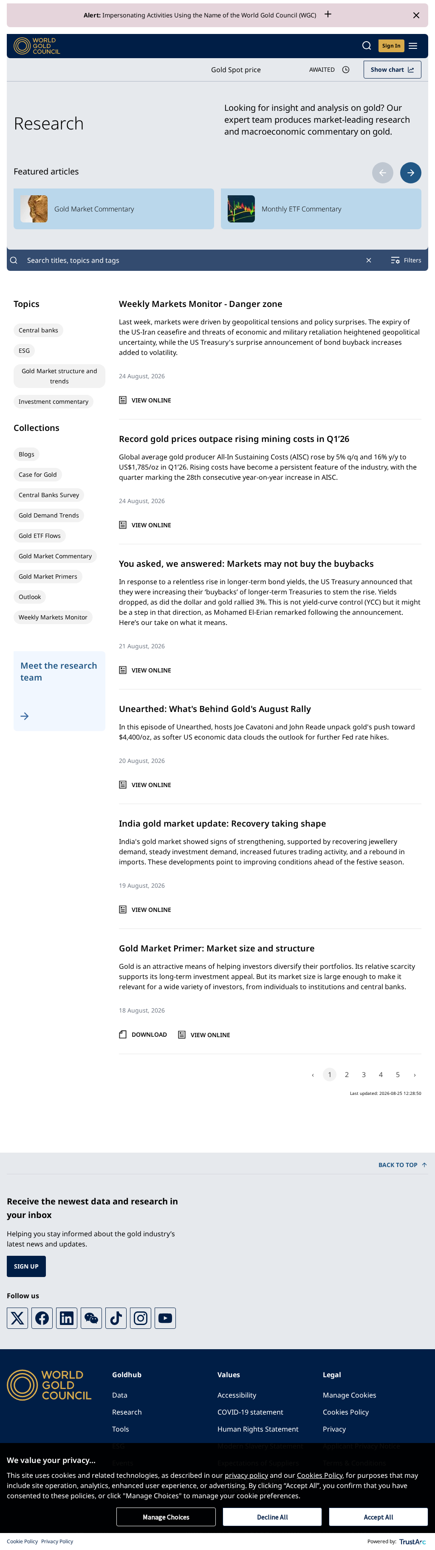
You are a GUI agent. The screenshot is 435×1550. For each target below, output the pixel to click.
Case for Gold (38, 474)
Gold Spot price (236, 69)
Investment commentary (53, 401)
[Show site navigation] (412, 45)
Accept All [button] (378, 1517)
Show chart (387, 69)
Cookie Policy (22, 1541)
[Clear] (369, 260)
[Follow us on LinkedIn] (66, 1318)
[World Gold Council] (37, 46)
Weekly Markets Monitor (53, 617)
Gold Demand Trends (49, 515)
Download (149, 1034)
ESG (24, 350)
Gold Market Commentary (55, 556)
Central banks (38, 330)
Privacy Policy (57, 1541)
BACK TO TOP (398, 1165)
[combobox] (191, 260)
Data (119, 1395)
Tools (120, 1429)
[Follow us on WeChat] (91, 1318)
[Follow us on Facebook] (42, 1318)
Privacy (334, 1429)
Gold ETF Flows (40, 536)
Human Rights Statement (258, 1429)
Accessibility (237, 1395)
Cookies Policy (346, 1412)
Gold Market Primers (48, 576)
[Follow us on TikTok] (116, 1318)
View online (151, 400)
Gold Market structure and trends (59, 376)
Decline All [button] (272, 1517)
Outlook (30, 597)
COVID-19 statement (250, 1412)
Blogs (26, 454)
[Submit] (13, 260)
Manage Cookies (349, 1395)
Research (127, 1412)
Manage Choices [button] (166, 1517)
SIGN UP (26, 1266)
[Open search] (366, 46)
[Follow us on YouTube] (165, 1318)
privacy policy (246, 1475)
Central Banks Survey (49, 495)
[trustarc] (413, 1541)
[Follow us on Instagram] (140, 1318)
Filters (412, 260)
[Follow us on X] (17, 1318)
